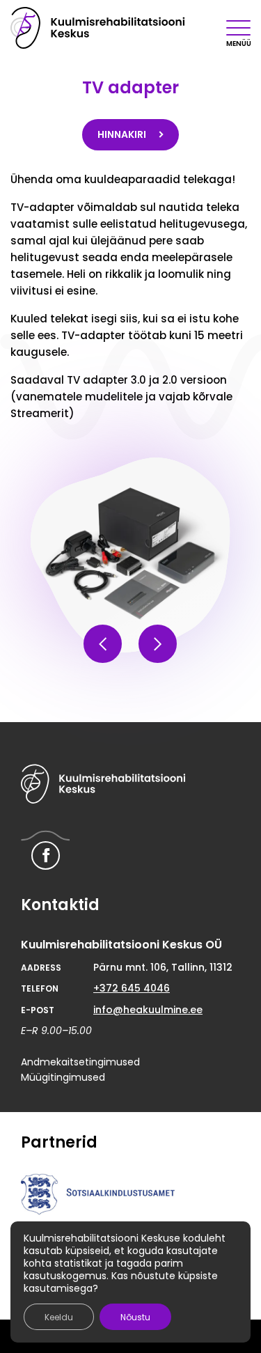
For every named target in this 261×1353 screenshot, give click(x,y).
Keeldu (59, 1317)
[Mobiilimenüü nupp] (238, 28)
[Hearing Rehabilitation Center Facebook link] (45, 855)
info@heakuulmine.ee (148, 1010)
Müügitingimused (63, 1077)
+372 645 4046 (131, 988)
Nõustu (135, 1317)
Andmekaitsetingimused (80, 1062)
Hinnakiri (122, 134)
